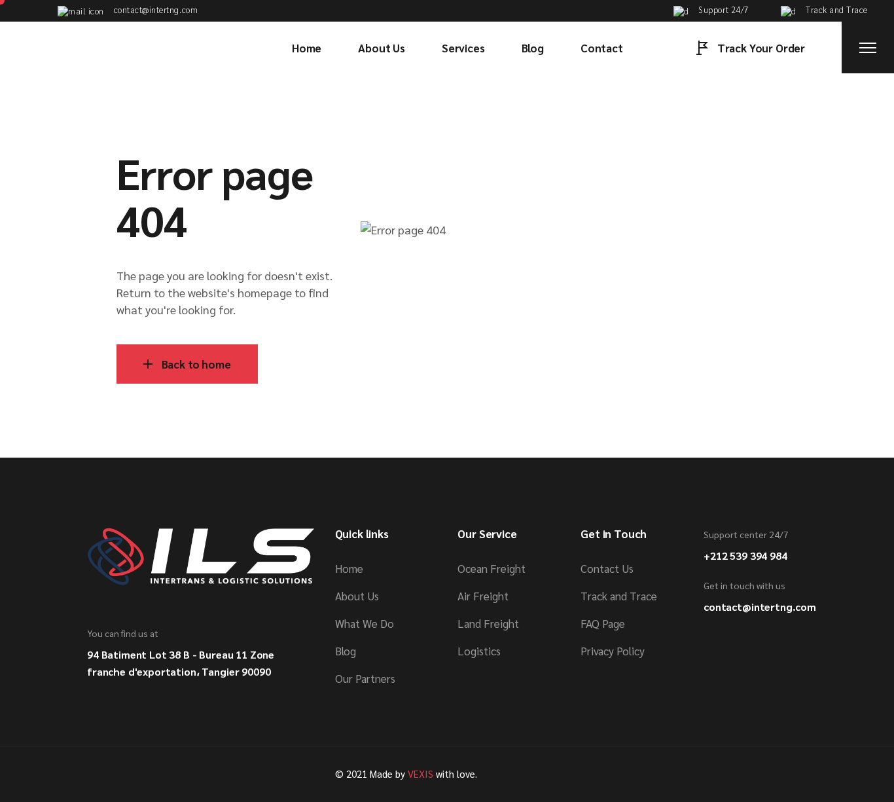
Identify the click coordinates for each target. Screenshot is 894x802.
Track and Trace (619, 596)
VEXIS (420, 773)
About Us (357, 596)
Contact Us (607, 568)
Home (349, 568)
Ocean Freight (491, 568)
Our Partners (365, 678)
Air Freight (483, 596)
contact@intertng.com (760, 606)
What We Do (364, 623)
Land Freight (488, 623)
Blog (345, 651)
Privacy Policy (613, 651)
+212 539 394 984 (745, 555)
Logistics (479, 651)
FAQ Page (603, 623)
